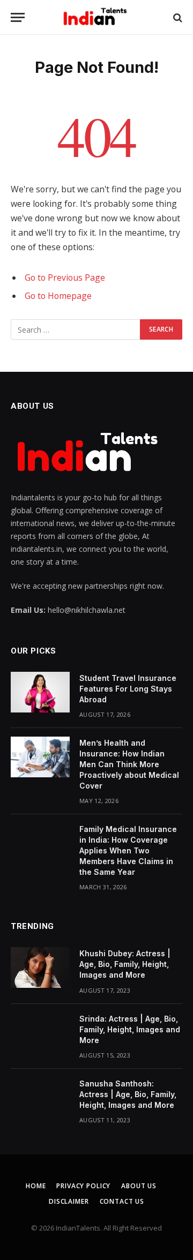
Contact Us (122, 1201)
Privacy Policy (83, 1185)
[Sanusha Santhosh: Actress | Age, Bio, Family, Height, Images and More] (40, 1097)
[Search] (176, 17)
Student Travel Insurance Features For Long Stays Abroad (127, 688)
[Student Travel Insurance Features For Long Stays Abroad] (40, 692)
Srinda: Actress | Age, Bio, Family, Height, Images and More (129, 1029)
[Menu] (18, 17)
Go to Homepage (58, 296)
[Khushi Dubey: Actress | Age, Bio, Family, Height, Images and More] (40, 967)
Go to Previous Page (65, 277)
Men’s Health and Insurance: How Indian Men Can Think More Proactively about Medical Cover (129, 764)
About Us (139, 1185)
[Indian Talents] (97, 17)
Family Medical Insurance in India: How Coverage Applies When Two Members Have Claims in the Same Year (128, 850)
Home (36, 1185)
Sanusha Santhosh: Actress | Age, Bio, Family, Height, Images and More (127, 1094)
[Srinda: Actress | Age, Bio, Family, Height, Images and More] (40, 1032)
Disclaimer (68, 1201)
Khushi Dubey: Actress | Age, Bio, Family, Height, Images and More (124, 964)
